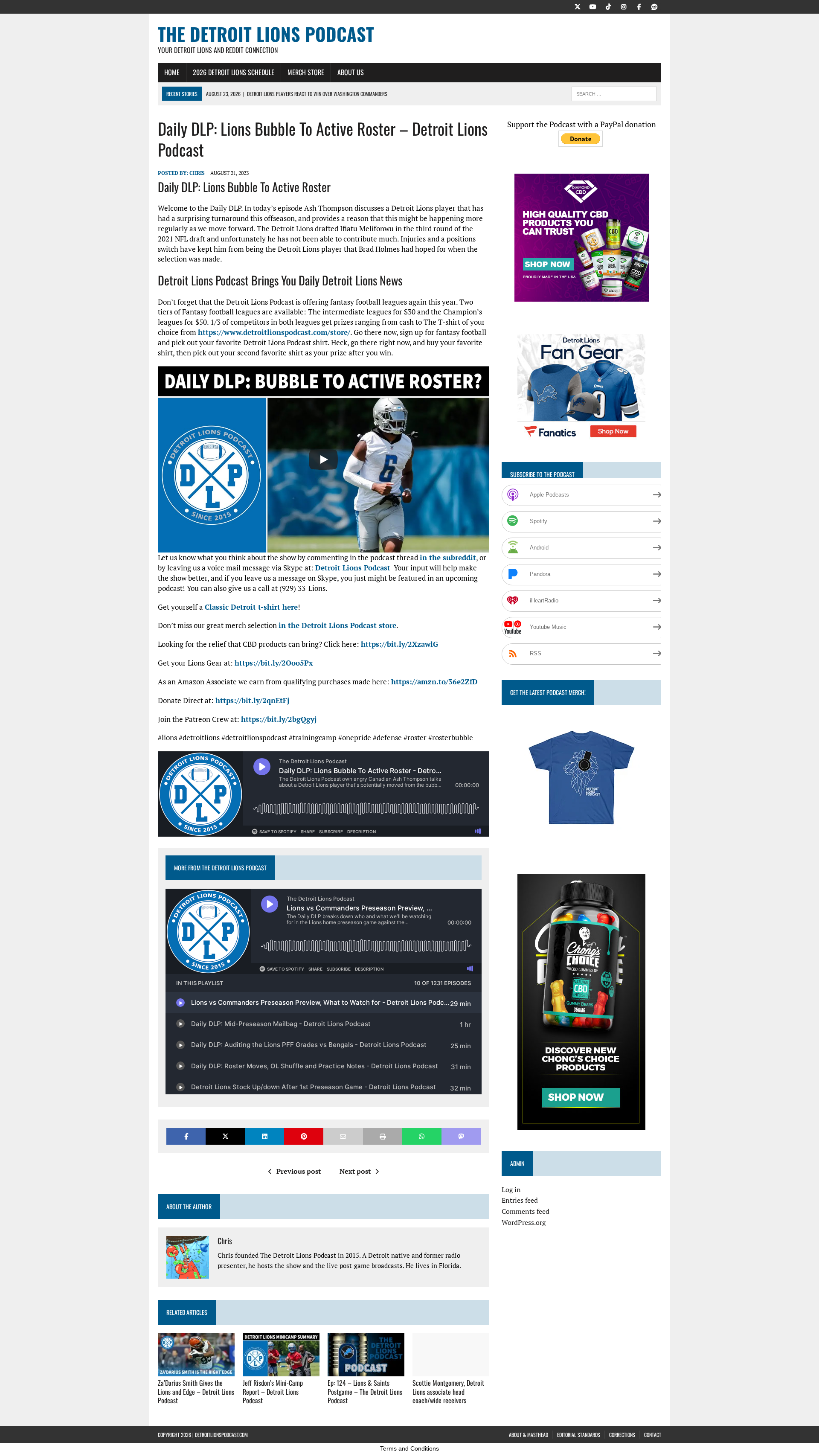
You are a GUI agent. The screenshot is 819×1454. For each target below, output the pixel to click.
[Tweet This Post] (225, 1136)
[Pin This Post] (303, 1136)
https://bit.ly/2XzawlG (399, 644)
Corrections (622, 1434)
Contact (652, 1434)
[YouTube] (593, 6)
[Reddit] (654, 6)
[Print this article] (382, 1136)
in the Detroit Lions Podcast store (337, 625)
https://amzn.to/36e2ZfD (434, 681)
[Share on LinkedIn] (264, 1136)
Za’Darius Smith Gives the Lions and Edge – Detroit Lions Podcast (196, 1392)
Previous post (298, 1171)
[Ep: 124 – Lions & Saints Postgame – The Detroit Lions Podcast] (366, 1370)
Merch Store (306, 72)
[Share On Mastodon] (461, 1136)
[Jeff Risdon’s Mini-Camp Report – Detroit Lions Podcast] (281, 1370)
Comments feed (525, 1211)
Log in (511, 1189)
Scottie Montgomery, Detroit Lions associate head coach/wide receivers (448, 1392)
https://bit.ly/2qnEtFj (252, 700)
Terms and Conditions (409, 1448)
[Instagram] (623, 6)
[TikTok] (608, 6)
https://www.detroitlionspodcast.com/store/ (274, 332)
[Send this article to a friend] (343, 1136)
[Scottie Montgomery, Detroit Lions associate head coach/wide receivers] (450, 1370)
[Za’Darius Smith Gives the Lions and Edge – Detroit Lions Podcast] (196, 1370)
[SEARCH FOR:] (614, 92)
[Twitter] (577, 6)
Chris (197, 173)
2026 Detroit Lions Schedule (233, 72)
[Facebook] (639, 6)
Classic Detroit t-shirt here (251, 607)
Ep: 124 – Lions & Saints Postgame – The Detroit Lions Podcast (365, 1392)
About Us (350, 72)
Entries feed (520, 1200)
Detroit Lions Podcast (352, 568)
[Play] (323, 459)
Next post (355, 1171)
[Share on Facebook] (186, 1136)
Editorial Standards (578, 1434)
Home (172, 72)
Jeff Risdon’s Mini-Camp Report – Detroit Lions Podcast (273, 1392)
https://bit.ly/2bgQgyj (279, 719)
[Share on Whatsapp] (421, 1136)
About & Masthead (528, 1434)
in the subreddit (448, 557)
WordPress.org (524, 1222)
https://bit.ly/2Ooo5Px (274, 663)
